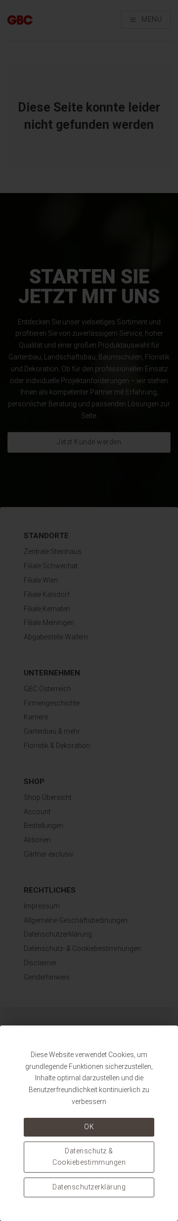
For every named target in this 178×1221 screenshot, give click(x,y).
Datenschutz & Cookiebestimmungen (89, 1157)
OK (89, 1127)
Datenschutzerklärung (89, 1187)
